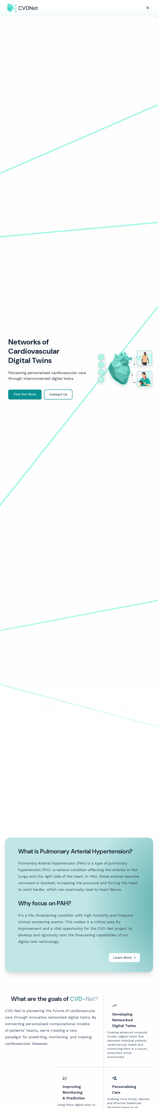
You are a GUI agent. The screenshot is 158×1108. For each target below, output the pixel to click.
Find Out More (24, 394)
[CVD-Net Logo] (22, 7)
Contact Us (58, 394)
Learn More (122, 957)
